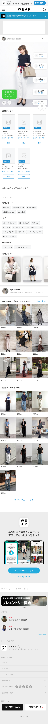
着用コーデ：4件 (7, 171)
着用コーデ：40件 (23, 138)
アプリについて (24, 577)
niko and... (6, 207)
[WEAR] (24, 9)
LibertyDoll (21, 212)
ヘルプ (4, 662)
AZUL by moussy (9, 212)
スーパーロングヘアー (22, 247)
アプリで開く (40, 3)
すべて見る (41, 301)
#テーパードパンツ (9, 223)
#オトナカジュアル (9, 236)
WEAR (3, 589)
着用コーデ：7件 (38, 138)
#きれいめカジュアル (34, 227)
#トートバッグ (24, 223)
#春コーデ (21, 232)
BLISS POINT (31, 207)
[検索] (44, 9)
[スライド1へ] (23, 607)
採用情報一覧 (43, 634)
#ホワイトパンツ (18, 227)
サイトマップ (7, 668)
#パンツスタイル (8, 232)
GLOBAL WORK (18, 207)
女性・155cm (7, 247)
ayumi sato (11, 589)
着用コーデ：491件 (24, 171)
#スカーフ (6, 227)
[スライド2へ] (24, 607)
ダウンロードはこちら (24, 570)
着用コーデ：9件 (7, 138)
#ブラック (35, 223)
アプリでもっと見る (24, 500)
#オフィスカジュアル (34, 232)
